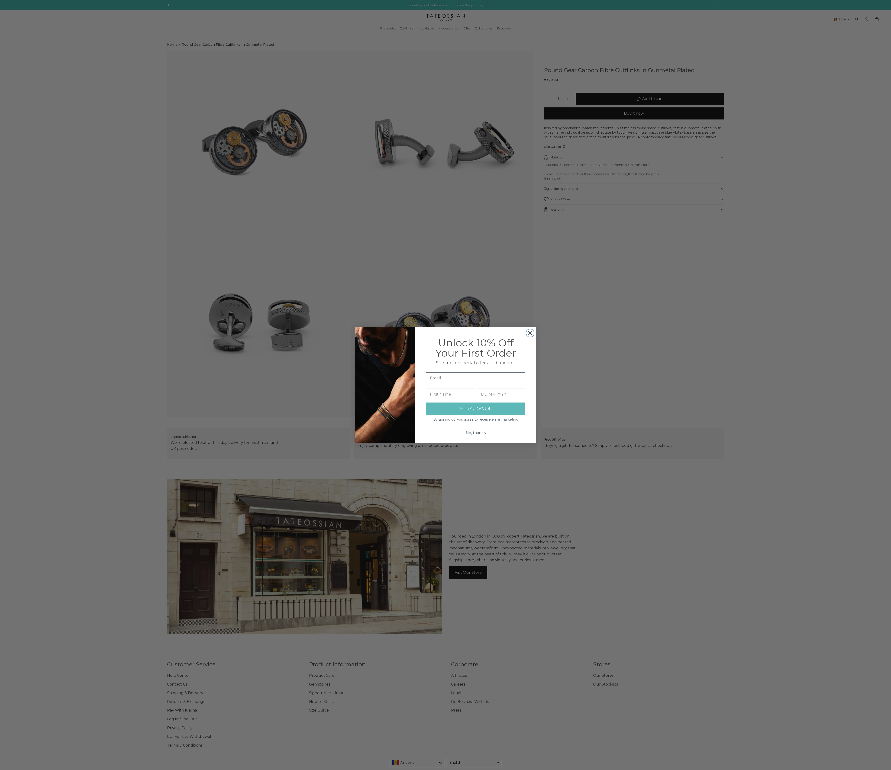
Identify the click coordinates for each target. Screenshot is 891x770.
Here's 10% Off (476, 409)
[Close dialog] (530, 333)
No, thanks (476, 433)
